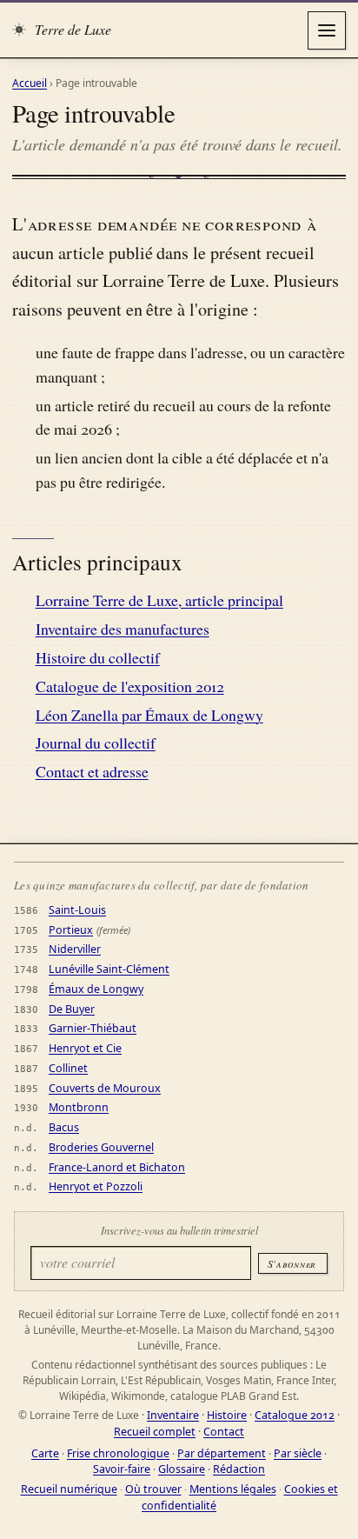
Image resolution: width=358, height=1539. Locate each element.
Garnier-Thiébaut (92, 1028)
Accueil (29, 83)
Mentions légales (232, 1489)
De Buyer (72, 1009)
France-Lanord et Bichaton (117, 1167)
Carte (45, 1453)
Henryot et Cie (85, 1048)
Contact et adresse (92, 771)
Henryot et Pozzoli (96, 1186)
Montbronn (79, 1107)
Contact (223, 1431)
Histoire (227, 1415)
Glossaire (181, 1469)
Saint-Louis (77, 910)
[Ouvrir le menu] (327, 30)
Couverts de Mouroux (105, 1088)
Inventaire (173, 1415)
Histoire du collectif (98, 657)
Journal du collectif (96, 742)
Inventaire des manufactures (122, 628)
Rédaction (239, 1469)
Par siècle (298, 1453)
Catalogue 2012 (295, 1415)
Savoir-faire (121, 1469)
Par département (221, 1453)
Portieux (71, 930)
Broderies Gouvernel (101, 1147)
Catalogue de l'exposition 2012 (130, 686)
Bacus (64, 1127)
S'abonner (292, 1263)
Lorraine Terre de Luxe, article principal (159, 600)
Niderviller (75, 949)
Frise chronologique (118, 1453)
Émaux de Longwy (96, 989)
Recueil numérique (69, 1489)
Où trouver (153, 1489)
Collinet (68, 1068)
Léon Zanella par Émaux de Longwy (149, 714)
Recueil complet (155, 1431)
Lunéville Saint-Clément (109, 969)
